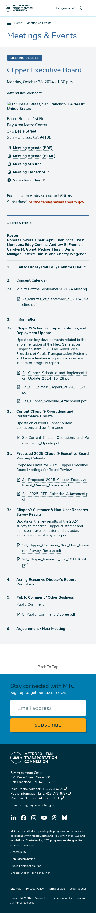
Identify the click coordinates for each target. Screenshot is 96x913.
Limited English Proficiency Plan (30, 873)
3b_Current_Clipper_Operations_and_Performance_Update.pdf (55, 440)
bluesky (64, 817)
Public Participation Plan (25, 866)
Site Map (15, 889)
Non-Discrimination (22, 859)
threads (54, 817)
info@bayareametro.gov (37, 805)
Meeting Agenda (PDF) (33, 147)
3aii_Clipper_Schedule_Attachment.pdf (54, 401)
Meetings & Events (38, 23)
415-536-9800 (49, 798)
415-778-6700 (52, 789)
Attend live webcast (24, 93)
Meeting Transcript (29, 172)
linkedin (13, 817)
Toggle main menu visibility (88, 8)
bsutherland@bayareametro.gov (56, 202)
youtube (44, 817)
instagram (34, 817)
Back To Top (48, 666)
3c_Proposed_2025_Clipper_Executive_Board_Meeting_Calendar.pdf (55, 482)
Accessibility (18, 852)
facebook (23, 817)
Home (18, 23)
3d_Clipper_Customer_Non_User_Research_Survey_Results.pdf (55, 548)
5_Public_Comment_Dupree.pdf (48, 614)
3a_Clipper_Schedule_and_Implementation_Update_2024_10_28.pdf (55, 375)
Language (63, 8)
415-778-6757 (56, 793)
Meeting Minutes (27, 164)
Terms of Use (56, 889)
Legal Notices (78, 889)
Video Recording (27, 180)
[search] (79, 8)
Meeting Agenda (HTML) (34, 155)
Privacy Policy (35, 889)
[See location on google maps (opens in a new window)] (48, 106)
